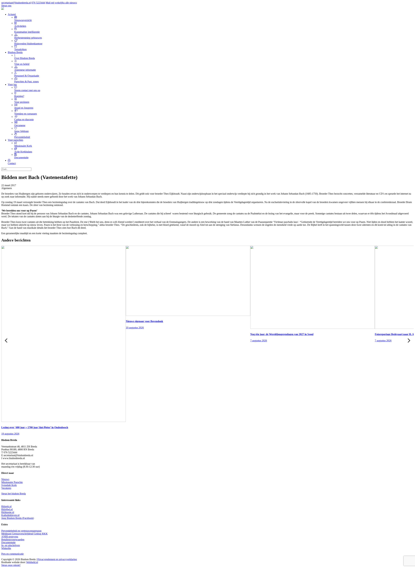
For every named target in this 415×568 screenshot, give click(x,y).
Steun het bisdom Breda (13, 493)
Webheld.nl (32, 562)
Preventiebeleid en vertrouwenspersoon (21, 530)
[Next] (408, 340)
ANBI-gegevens (9, 536)
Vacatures (6, 488)
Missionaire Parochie (12, 482)
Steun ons (6, 5)
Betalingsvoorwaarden (12, 539)
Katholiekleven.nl (10, 515)
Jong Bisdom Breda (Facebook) (17, 518)
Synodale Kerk (9, 485)
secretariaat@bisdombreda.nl (16, 2)
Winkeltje (6, 548)
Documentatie (8, 542)
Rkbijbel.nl (7, 509)
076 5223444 (38, 2)
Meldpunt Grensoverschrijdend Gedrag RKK (24, 533)
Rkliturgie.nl (7, 512)
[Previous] (6, 340)
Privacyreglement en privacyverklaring (57, 559)
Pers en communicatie (12, 553)
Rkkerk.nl (6, 506)
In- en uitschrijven (10, 545)
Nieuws (5, 479)
